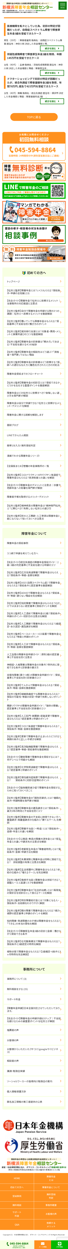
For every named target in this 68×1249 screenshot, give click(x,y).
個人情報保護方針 (16, 1091)
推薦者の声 (13, 1030)
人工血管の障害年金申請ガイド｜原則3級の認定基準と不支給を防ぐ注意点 (33, 656)
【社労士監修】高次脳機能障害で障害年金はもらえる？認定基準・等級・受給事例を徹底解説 (33, 748)
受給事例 (16, 1196)
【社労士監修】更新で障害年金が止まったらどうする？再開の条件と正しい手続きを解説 (34, 738)
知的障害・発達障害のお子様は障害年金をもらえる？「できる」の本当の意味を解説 (34, 922)
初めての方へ (17, 1187)
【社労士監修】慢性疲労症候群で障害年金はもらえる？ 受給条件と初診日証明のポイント (33, 779)
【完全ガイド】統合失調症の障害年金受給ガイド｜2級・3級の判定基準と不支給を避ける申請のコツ (33, 563)
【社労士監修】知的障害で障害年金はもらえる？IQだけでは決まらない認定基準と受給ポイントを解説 (33, 604)
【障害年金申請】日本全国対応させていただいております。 (33, 1009)
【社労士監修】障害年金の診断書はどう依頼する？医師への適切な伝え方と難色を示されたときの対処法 (33, 363)
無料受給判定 (51, 1196)
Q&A (17, 1224)
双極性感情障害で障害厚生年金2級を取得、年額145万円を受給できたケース (34, 56)
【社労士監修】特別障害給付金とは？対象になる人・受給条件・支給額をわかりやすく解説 (33, 902)
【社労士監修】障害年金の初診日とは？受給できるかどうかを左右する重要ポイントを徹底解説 (33, 384)
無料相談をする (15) (17, 989)
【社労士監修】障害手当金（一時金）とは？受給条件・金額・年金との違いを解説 (33, 830)
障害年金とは (51, 1178)
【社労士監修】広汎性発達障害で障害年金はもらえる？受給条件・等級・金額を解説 (33, 574)
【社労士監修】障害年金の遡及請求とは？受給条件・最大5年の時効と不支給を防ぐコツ (33, 809)
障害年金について (51, 1187)
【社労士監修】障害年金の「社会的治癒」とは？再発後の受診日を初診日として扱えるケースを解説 (34, 891)
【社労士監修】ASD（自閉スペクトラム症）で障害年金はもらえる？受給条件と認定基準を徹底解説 (33, 584)
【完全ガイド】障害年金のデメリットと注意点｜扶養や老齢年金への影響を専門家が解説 (34, 486)
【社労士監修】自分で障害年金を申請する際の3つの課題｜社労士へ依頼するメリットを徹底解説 (33, 312)
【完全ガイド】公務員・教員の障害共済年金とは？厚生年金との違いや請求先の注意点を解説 (34, 840)
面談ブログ (12, 425)
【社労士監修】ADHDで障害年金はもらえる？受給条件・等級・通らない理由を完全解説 (33, 594)
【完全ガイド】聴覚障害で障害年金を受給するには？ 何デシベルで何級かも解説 (35, 758)
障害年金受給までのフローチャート (25, 373)
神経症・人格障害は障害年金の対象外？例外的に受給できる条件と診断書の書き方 (33, 666)
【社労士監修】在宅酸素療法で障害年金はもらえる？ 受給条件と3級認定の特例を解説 (35, 943)
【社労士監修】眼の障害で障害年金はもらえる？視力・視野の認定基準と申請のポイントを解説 (34, 912)
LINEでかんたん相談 (17, 435)
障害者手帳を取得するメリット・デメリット (28, 496)
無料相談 (16, 1205)
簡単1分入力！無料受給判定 (21, 445)
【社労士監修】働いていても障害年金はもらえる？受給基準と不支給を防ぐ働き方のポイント (33, 322)
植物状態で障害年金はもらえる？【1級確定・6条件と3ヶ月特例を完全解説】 (34, 953)
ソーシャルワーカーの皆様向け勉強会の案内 (29, 1081)
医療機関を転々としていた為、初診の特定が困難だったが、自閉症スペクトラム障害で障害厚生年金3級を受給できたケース (33, 29)
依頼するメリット (51, 1224)
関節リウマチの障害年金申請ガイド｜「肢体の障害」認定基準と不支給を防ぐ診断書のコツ (33, 707)
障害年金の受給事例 (17, 543)
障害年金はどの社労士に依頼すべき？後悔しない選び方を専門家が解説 (33, 394)
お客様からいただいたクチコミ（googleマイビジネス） (32, 1050)
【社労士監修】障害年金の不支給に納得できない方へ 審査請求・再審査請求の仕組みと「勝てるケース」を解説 (35, 819)
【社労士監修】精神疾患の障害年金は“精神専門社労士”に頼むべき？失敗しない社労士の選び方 (33, 507)
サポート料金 (13, 999)
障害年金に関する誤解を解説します (26, 414)
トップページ (13, 281)
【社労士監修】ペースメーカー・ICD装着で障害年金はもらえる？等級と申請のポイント (34, 635)
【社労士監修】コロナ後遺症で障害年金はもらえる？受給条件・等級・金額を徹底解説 (33, 727)
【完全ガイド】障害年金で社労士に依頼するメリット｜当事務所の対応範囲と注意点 (34, 302)
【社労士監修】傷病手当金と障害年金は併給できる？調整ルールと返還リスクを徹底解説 (33, 881)
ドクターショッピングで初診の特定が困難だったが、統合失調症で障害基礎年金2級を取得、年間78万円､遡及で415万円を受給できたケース (34, 82)
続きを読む (50, 48)
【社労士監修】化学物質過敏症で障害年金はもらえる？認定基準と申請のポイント (33, 768)
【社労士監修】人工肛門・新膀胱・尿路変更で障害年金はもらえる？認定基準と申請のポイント (33, 717)
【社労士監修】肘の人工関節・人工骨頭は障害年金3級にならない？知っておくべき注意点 (33, 517)
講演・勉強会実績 (16, 1071)
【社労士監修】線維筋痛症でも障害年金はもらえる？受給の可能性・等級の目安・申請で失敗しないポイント (33, 696)
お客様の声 (13, 1040)
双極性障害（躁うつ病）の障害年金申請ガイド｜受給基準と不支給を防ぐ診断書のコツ (33, 676)
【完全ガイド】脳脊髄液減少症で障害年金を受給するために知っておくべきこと (33, 789)
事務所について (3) (16, 978)
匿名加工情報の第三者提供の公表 (24, 1101)
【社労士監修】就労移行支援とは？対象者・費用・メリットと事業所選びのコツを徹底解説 (33, 333)
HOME (17, 1178)
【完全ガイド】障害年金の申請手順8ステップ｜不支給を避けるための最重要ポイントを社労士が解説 (34, 1020)
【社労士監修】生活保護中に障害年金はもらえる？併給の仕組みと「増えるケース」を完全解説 (33, 871)
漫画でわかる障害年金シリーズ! (23, 455)
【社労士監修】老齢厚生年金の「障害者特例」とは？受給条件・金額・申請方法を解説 (34, 850)
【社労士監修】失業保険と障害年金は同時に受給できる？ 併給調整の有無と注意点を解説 (34, 861)
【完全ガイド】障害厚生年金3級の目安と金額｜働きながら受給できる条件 (34, 932)
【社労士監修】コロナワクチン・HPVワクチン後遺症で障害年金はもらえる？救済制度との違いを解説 (33, 476)
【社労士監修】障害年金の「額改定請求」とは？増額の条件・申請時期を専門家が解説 (34, 799)
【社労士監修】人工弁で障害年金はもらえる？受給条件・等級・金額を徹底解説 (33, 645)
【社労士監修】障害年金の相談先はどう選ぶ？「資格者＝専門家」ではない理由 (33, 353)
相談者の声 (13, 1060)
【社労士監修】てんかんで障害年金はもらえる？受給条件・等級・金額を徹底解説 (33, 686)
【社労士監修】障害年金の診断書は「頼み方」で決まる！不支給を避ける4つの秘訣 (33, 343)
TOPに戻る (34, 117)
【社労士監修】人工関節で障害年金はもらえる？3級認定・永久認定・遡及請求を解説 (34, 625)
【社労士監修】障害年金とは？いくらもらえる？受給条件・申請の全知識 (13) (33, 292)
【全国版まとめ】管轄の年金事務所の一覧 (28, 466)
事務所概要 (51, 1205)
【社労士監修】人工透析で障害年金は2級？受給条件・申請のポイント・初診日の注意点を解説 (34, 615)
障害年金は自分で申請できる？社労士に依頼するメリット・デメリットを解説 (34, 404)
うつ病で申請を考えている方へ (22, 553)
